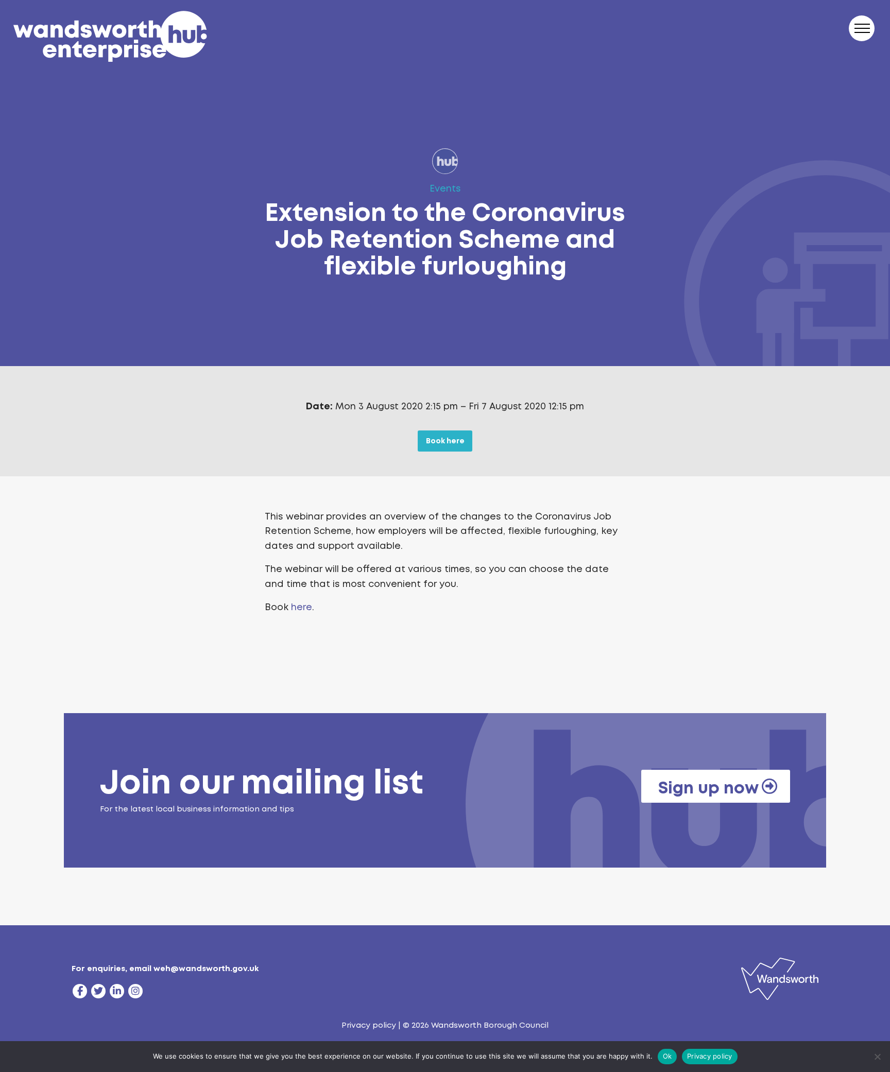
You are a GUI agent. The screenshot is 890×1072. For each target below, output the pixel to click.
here (301, 607)
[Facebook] (80, 991)
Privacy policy (368, 1025)
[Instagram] (135, 991)
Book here (445, 440)
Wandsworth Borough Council (490, 1025)
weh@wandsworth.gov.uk (206, 968)
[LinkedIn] (117, 991)
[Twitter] (98, 991)
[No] (877, 1056)
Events (445, 188)
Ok (667, 1056)
